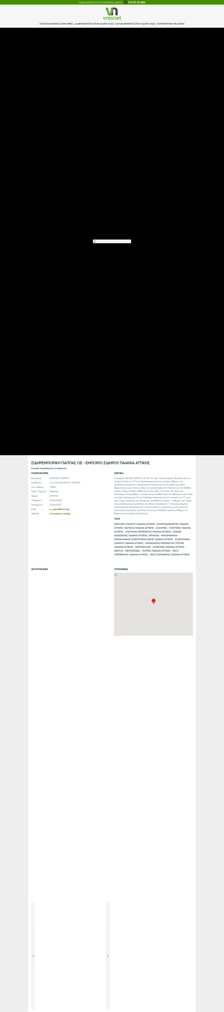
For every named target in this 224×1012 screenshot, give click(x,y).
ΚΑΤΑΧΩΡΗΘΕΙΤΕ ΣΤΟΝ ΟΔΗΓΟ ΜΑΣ (135, 24)
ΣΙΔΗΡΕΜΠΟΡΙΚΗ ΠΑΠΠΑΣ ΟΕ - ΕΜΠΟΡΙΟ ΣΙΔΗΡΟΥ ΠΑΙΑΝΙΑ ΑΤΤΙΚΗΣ (90, 463)
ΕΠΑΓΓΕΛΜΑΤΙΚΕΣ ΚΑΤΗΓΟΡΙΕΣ (56, 24)
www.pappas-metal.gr (60, 514)
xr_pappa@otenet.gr (59, 509)
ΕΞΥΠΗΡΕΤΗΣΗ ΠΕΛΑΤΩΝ (170, 24)
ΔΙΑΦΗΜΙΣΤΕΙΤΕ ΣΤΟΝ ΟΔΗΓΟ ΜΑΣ (94, 24)
